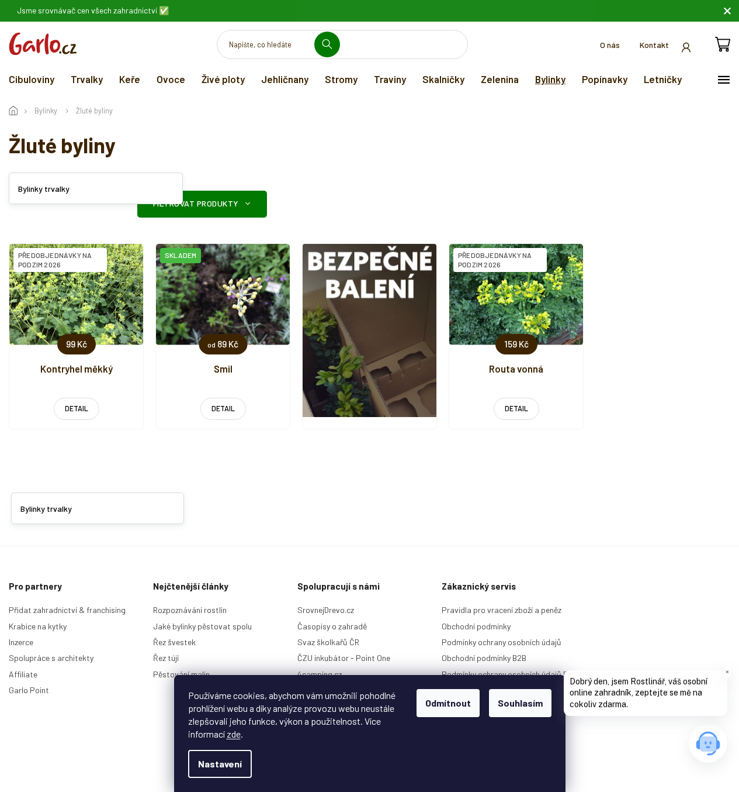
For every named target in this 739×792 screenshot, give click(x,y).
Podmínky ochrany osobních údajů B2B (509, 674)
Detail (76, 408)
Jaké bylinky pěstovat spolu (202, 626)
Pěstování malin (181, 674)
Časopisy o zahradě (332, 626)
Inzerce (21, 642)
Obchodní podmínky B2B (484, 658)
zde (234, 733)
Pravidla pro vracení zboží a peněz (501, 610)
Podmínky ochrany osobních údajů (501, 642)
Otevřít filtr (202, 204)
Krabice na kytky (38, 626)
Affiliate (23, 674)
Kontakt (654, 45)
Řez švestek (174, 642)
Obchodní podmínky (476, 626)
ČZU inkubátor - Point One (343, 658)
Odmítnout (448, 702)
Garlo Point (29, 690)
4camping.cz (319, 674)
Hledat (331, 44)
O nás (610, 45)
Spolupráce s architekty (51, 658)
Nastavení (220, 763)
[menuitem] (31, 79)
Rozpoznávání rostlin (190, 610)
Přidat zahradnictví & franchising (67, 610)
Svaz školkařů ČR (328, 642)
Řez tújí (166, 658)
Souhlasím (520, 702)
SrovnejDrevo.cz (325, 610)
